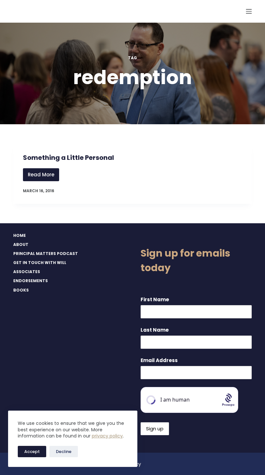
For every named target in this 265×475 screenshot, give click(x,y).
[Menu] (249, 11)
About (20, 244)
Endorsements (30, 280)
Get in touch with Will (39, 262)
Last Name (155, 329)
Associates (26, 271)
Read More (43, 176)
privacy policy (107, 436)
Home (19, 235)
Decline (63, 451)
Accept (32, 451)
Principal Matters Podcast (45, 253)
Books (21, 290)
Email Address (159, 360)
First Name (155, 299)
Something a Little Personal (68, 157)
